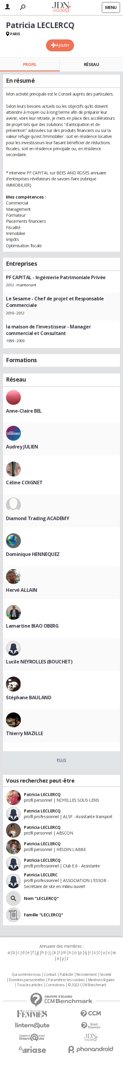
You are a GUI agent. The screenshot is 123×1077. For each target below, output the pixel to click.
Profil (29, 64)
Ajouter (62, 45)
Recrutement (86, 974)
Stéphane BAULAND (28, 697)
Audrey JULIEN (22, 446)
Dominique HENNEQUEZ (33, 554)
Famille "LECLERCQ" (43, 915)
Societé (105, 974)
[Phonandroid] (90, 1049)
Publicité (66, 974)
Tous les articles (29, 985)
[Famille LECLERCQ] (13, 914)
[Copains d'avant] (32, 1037)
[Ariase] (32, 1049)
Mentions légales (101, 980)
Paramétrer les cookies (66, 980)
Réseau (91, 64)
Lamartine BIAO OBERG (32, 626)
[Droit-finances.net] (90, 1026)
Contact (50, 974)
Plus (61, 760)
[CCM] (90, 1014)
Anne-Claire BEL (24, 411)
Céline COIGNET (24, 482)
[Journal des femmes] (32, 1014)
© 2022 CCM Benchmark (87, 985)
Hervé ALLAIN (21, 590)
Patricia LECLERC (40, 875)
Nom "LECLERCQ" (41, 898)
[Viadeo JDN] (90, 1037)
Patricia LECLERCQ (42, 794)
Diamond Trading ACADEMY (37, 518)
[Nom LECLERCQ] (13, 898)
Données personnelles (27, 980)
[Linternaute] (32, 1025)
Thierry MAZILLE (24, 733)
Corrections (55, 985)
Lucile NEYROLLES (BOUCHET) (39, 661)
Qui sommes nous (26, 974)
